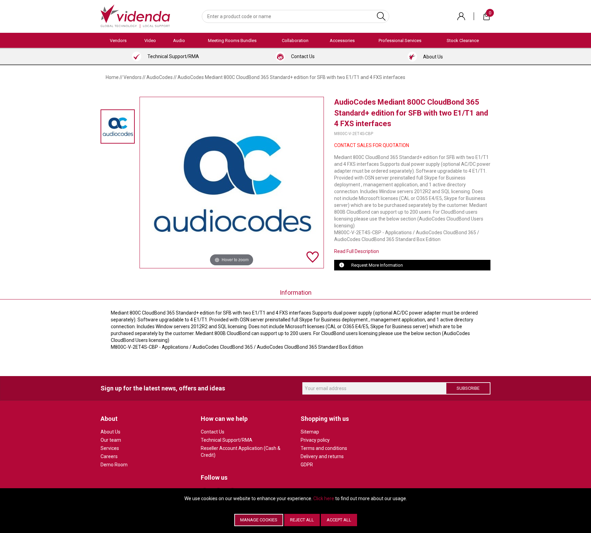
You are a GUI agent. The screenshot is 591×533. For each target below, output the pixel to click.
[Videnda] (135, 15)
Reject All (302, 519)
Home (112, 77)
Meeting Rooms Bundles (232, 40)
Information (296, 292)
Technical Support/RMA (226, 440)
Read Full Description (356, 251)
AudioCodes (159, 77)
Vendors (118, 40)
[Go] (381, 16)
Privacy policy (315, 440)
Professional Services (400, 40)
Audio (179, 40)
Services (110, 448)
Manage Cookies (258, 519)
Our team (111, 440)
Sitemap (310, 432)
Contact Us (212, 432)
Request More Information (377, 265)
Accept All (339, 519)
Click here (323, 498)
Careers (109, 456)
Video (150, 40)
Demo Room (114, 464)
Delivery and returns (322, 456)
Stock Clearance (463, 40)
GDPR (307, 464)
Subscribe (468, 388)
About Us (110, 432)
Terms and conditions (324, 448)
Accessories (342, 40)
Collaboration (295, 40)
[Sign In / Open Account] (461, 16)
